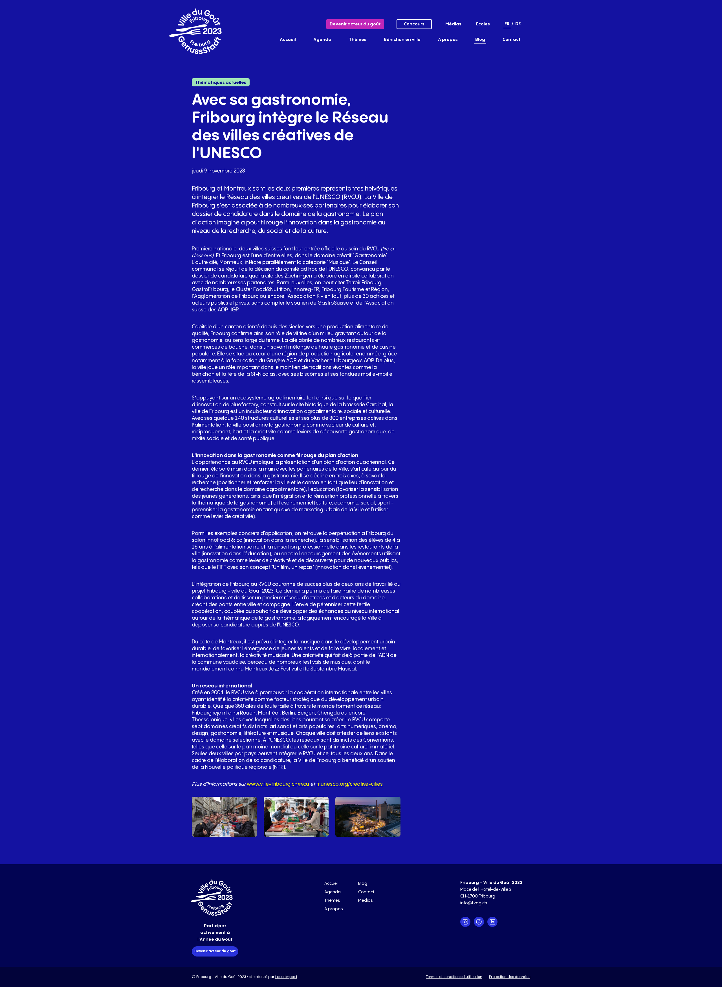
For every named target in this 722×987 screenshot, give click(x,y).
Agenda (322, 40)
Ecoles (483, 24)
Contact (512, 40)
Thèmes (357, 40)
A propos (448, 40)
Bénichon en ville (402, 40)
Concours (414, 24)
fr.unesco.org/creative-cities (349, 784)
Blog (480, 40)
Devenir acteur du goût (355, 24)
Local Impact (286, 977)
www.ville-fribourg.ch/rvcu (278, 784)
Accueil (288, 40)
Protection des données (509, 977)
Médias (453, 24)
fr (507, 24)
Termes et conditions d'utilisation (454, 977)
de (518, 24)
